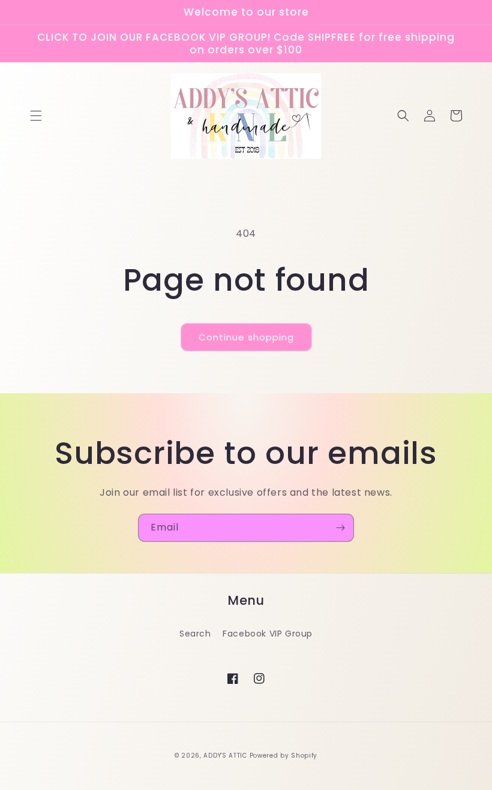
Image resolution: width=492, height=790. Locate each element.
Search (195, 634)
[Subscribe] (340, 528)
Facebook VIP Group (268, 634)
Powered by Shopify (284, 755)
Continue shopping (246, 337)
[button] (36, 115)
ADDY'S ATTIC (226, 755)
